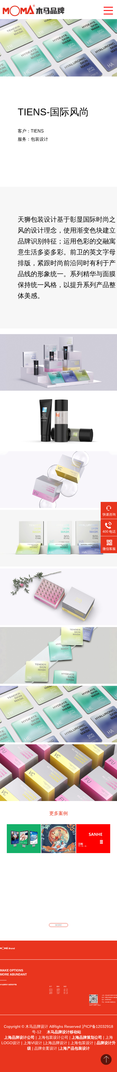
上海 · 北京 (66, 989)
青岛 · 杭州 (66, 993)
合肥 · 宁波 (66, 992)
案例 (58, 986)
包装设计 (58, 992)
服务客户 (51, 993)
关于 (50, 986)
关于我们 (51, 989)
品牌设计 (58, 990)
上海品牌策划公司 (87, 1037)
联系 (65, 986)
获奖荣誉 (51, 990)
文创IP (58, 993)
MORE (58, 925)
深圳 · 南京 (66, 990)
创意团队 (51, 992)
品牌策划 (58, 989)
